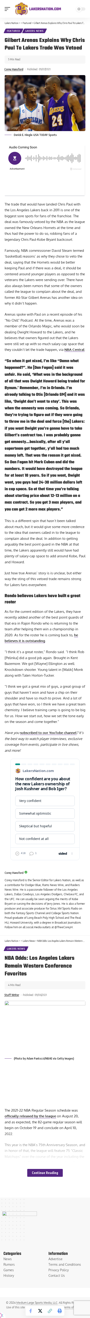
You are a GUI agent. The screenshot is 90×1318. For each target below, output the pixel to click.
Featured (13, 30)
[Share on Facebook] (30, 1311)
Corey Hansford (13, 69)
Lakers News (34, 30)
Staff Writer (11, 995)
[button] (8, 9)
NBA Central (74, 349)
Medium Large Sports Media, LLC (36, 1302)
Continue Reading (45, 1173)
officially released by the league (30, 1116)
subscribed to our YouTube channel (48, 733)
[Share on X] (40, 1311)
